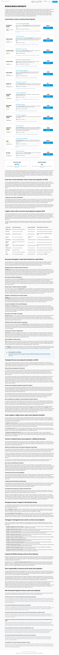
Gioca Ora (48, 27)
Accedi (50, 1)
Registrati (55, 1)
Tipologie (32, 2)
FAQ (40, 2)
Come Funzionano (39, 1)
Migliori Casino (33, 1)
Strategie (37, 2)
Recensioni (45, 1)
